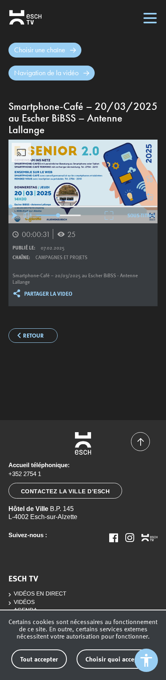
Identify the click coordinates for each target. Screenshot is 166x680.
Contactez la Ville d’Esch (65, 491)
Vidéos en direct (40, 594)
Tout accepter (39, 659)
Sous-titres (141, 215)
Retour (33, 335)
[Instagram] (130, 538)
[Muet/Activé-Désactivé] (28, 215)
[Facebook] (114, 538)
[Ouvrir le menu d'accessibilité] (146, 660)
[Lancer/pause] (14, 215)
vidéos (24, 602)
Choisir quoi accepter (115, 659)
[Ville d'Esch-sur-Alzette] (83, 443)
